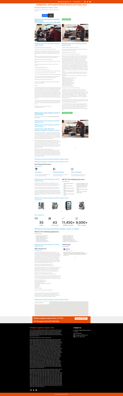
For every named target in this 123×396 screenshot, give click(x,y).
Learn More (45, 15)
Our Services (50, 15)
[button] (60, 211)
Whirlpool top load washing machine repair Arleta (47, 113)
